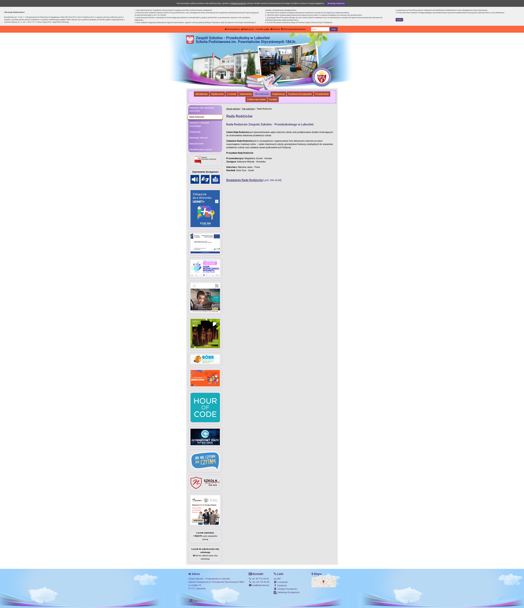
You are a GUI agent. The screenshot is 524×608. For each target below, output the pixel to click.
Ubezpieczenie (196, 143)
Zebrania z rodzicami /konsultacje (199, 124)
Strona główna (233, 29)
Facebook (282, 585)
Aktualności (201, 94)
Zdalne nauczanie (256, 99)
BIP (279, 578)
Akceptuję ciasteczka (336, 3)
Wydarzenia (217, 94)
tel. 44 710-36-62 (260, 578)
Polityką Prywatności (238, 3)
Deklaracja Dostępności (288, 592)
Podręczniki (195, 132)
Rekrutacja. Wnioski (198, 137)
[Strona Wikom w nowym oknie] (192, 600)
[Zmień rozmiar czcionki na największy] (268, 29)
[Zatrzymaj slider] (288, 78)
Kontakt (273, 99)
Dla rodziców (262, 94)
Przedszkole (322, 94)
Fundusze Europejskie (300, 94)
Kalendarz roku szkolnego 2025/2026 (201, 109)
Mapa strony (248, 29)
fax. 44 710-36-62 (261, 582)
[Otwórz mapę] (324, 582)
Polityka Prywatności (287, 589)
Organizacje (278, 94)
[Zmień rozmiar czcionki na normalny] (264, 29)
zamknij (399, 19)
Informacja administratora (294, 29)
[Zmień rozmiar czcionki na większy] (266, 29)
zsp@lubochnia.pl (260, 585)
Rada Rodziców (196, 117)
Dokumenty (246, 94)
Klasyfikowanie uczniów (200, 149)
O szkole (231, 94)
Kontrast (276, 29)
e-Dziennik (282, 582)
